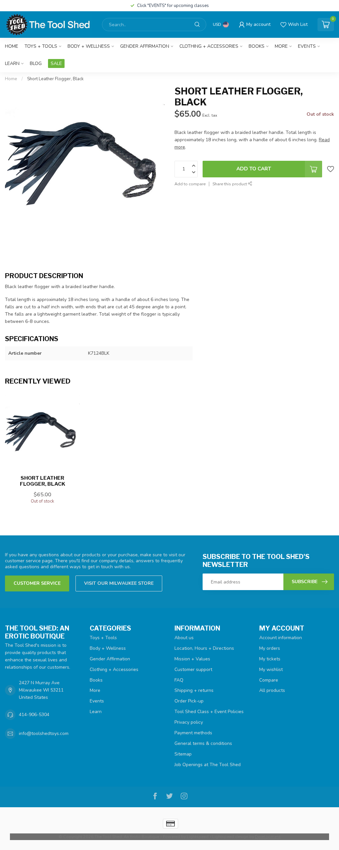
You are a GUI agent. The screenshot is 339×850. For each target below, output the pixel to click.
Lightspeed (198, 836)
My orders (269, 648)
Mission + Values (192, 659)
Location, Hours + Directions (204, 648)
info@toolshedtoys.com (44, 733)
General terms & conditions (203, 743)
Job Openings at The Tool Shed (207, 764)
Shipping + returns (194, 690)
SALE (56, 63)
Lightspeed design (230, 836)
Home (11, 46)
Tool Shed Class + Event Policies (209, 711)
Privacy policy (188, 722)
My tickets (269, 659)
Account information (280, 638)
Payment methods (193, 733)
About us (184, 638)
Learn (12, 63)
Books (257, 46)
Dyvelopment (267, 836)
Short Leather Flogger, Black (55, 79)
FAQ (178, 680)
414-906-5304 (34, 714)
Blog (36, 63)
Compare (268, 680)
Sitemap (183, 754)
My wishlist (271, 669)
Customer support (193, 669)
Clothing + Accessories (208, 46)
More (281, 46)
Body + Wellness (89, 46)
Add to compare (190, 184)
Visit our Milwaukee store (119, 583)
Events (307, 46)
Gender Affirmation (144, 46)
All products (272, 690)
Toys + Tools (40, 46)
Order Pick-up (189, 701)
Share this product (230, 184)
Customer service (37, 583)
